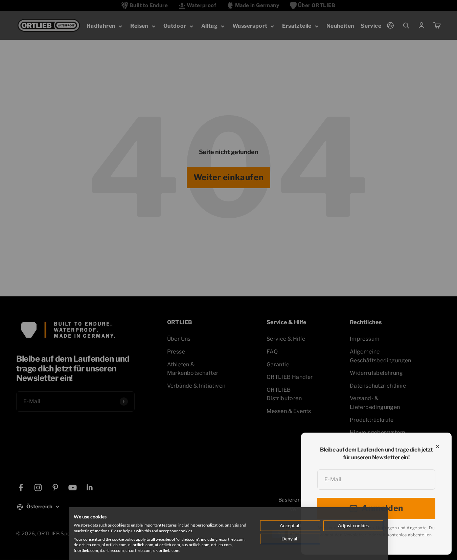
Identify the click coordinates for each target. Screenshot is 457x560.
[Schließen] (437, 446)
